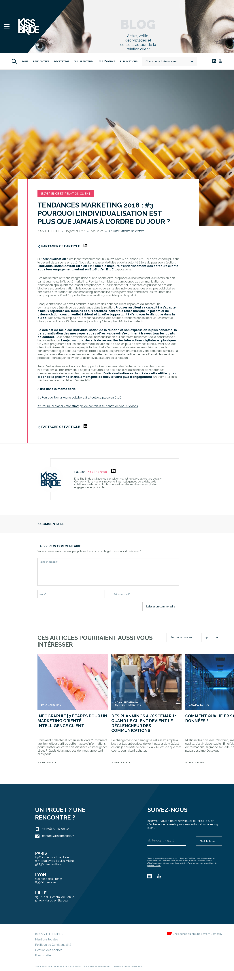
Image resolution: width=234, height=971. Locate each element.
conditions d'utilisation (111, 966)
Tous (25, 61)
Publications (128, 61)
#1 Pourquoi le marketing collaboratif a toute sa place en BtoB (79, 397)
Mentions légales (46, 939)
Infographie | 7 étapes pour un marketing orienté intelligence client (72, 721)
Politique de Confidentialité (53, 944)
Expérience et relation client (65, 193)
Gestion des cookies (48, 950)
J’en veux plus (181, 637)
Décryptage (61, 61)
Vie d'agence (107, 61)
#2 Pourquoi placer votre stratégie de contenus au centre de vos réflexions (87, 406)
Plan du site (43, 955)
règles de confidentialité (83, 966)
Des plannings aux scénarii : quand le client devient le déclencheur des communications (143, 723)
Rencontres (41, 61)
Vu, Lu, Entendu (84, 61)
